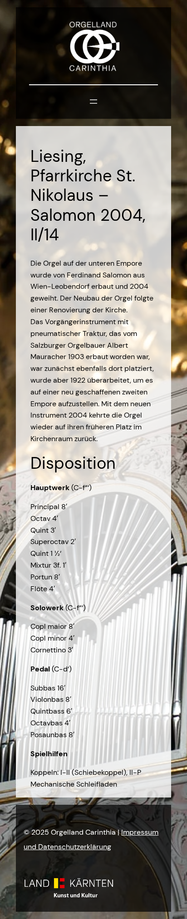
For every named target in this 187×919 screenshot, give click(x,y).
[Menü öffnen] (93, 101)
